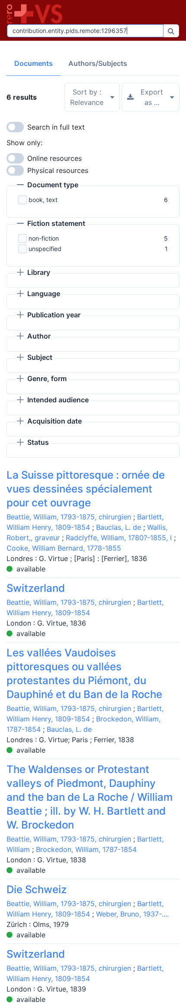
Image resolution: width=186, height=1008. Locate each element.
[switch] (15, 127)
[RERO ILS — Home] (36, 13)
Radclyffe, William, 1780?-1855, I (119, 537)
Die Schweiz (36, 889)
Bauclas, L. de (118, 527)
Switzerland (35, 588)
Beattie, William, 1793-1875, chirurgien (68, 516)
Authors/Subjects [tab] (97, 63)
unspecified (45, 248)
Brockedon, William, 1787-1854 (86, 849)
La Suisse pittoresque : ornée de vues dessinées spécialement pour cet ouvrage (85, 489)
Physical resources (57, 170)
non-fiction (44, 238)
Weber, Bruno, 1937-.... (132, 914)
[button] (47, 185)
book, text (43, 199)
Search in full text (56, 127)
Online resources (54, 158)
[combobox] (85, 30)
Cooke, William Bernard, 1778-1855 (63, 548)
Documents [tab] (33, 63)
